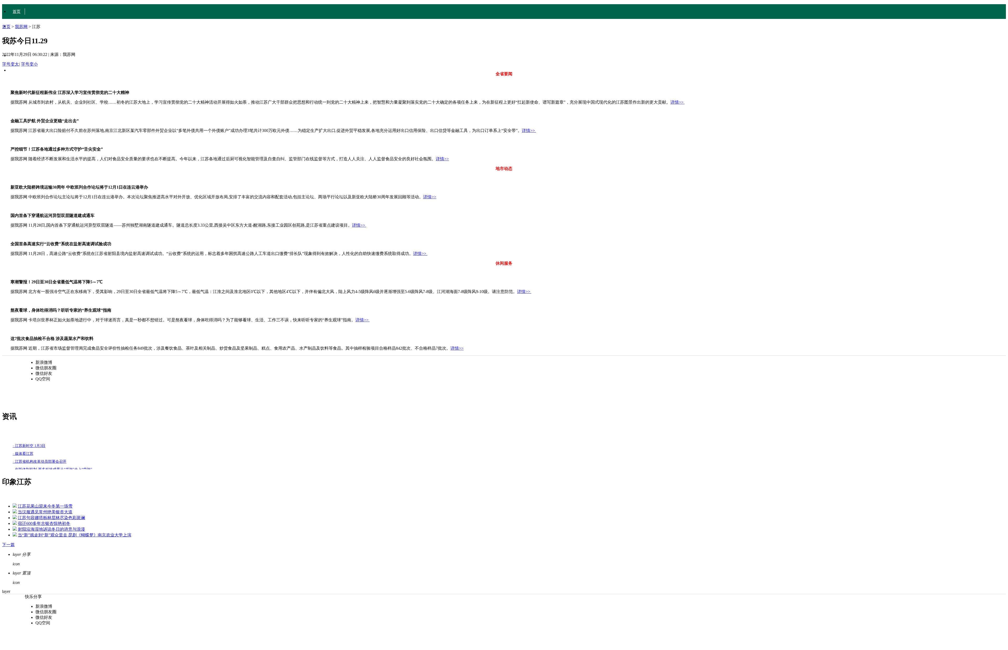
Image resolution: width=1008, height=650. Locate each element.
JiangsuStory (23, 70)
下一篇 (8, 544)
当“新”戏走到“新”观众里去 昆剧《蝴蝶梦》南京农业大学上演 (74, 535)
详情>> (677, 102)
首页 (16, 11)
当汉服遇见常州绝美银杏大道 (45, 512)
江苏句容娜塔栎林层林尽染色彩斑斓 (51, 517)
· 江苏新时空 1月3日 (29, 446)
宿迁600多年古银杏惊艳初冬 (44, 523)
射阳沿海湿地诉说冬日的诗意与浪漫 (51, 529)
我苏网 (21, 26)
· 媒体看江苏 (23, 454)
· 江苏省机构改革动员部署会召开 (39, 461)
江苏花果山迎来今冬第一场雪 (45, 506)
